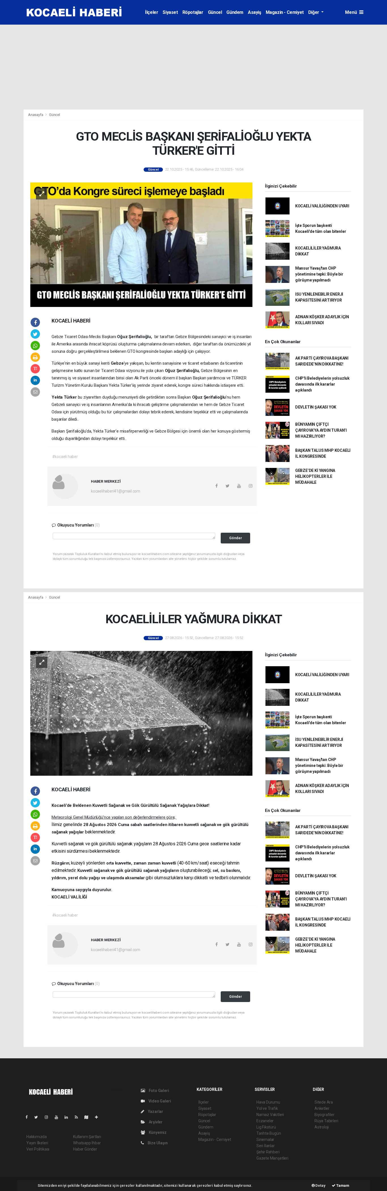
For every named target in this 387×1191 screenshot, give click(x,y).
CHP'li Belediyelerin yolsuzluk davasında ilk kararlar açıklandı (322, 384)
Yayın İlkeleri (37, 1143)
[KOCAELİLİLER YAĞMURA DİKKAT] (141, 713)
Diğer (314, 12)
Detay (320, 1185)
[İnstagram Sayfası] (49, 1117)
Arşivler (155, 1122)
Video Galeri (159, 1101)
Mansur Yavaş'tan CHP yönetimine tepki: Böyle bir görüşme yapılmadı (319, 274)
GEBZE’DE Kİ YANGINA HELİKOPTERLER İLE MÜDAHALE (315, 476)
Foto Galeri (158, 1090)
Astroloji (321, 1127)
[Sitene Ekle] (99, 1117)
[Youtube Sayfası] (59, 1117)
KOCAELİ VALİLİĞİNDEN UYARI (322, 206)
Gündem (234, 12)
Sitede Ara (323, 1102)
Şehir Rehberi (268, 1152)
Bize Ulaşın (157, 1143)
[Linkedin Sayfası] (69, 1117)
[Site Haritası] (88, 1117)
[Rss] (78, 1117)
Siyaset (170, 12)
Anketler (321, 1108)
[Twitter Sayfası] (38, 1117)
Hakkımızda (36, 1136)
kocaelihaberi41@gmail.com (115, 491)
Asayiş (254, 12)
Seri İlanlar (265, 1145)
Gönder (235, 538)
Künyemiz (157, 1132)
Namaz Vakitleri (270, 1114)
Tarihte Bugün (268, 1133)
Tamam (342, 1185)
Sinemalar (265, 1139)
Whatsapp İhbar (87, 1143)
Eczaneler (265, 1121)
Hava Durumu (268, 1102)
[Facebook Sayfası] (28, 1117)
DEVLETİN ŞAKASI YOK (315, 407)
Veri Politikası (37, 1149)
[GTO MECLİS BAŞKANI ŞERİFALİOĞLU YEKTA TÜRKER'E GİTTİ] (141, 244)
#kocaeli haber (65, 456)
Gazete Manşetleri (272, 1158)
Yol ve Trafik (267, 1108)
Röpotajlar (192, 12)
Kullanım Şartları (87, 1136)
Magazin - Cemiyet (285, 12)
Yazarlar (155, 1111)
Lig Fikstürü (266, 1127)
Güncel (215, 12)
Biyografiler (324, 1114)
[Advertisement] (193, 67)
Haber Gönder (85, 1149)
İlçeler (151, 12)
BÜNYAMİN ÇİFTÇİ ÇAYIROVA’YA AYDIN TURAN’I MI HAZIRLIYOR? (321, 430)
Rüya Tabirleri (326, 1121)
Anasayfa (36, 115)
